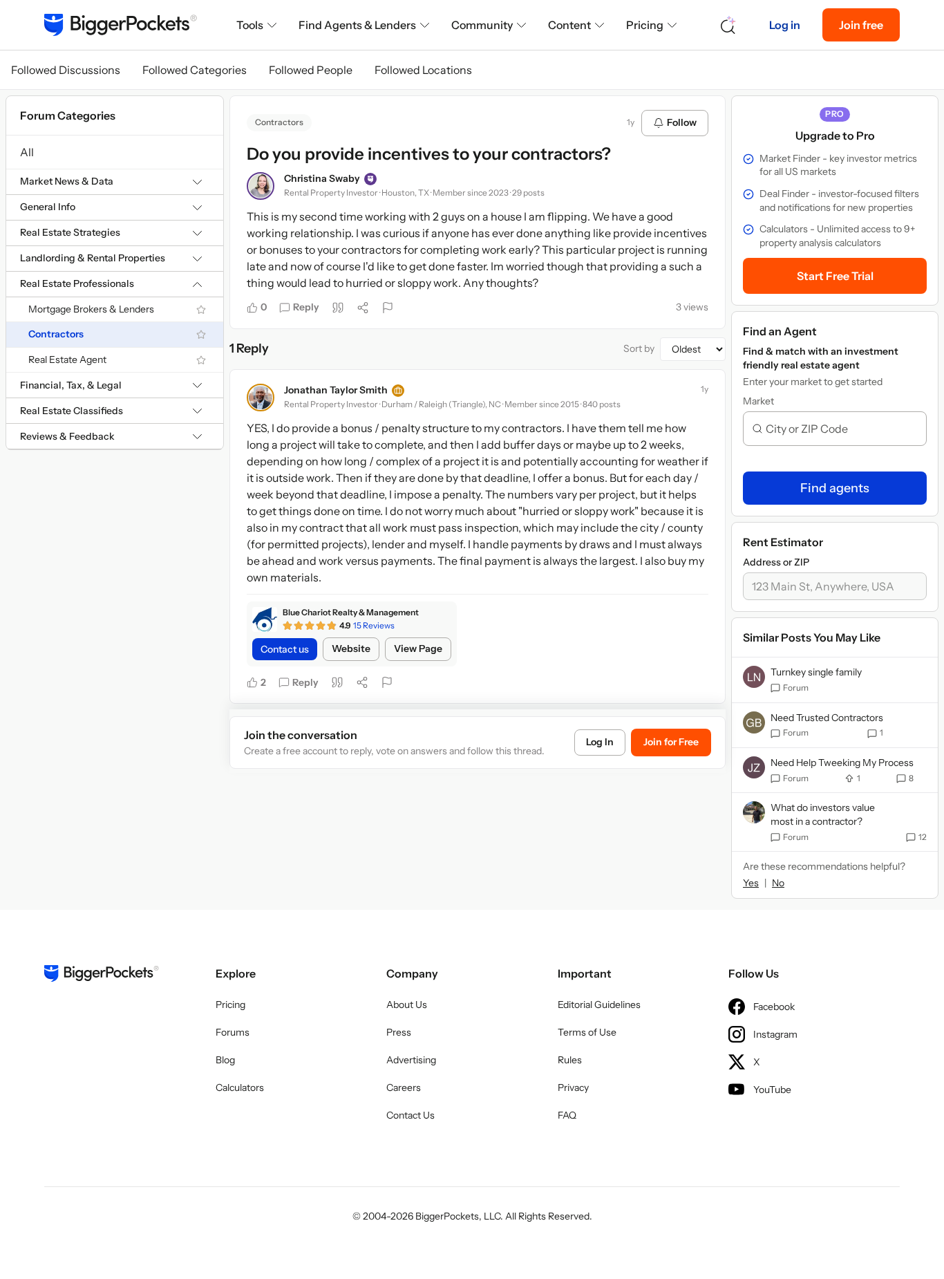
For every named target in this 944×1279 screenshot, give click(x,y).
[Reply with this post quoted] (338, 307)
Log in (784, 25)
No (778, 883)
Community (482, 25)
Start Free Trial (835, 276)
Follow (682, 122)
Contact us (285, 649)
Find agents (834, 488)
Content (569, 25)
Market (758, 401)
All (27, 152)
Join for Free (671, 742)
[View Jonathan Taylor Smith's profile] (260, 397)
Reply (306, 307)
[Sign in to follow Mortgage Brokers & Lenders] (201, 309)
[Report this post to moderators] (387, 307)
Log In (600, 742)
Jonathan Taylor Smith (336, 390)
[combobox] (840, 429)
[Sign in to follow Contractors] (201, 334)
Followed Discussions (65, 70)
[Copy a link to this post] (363, 307)
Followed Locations (423, 70)
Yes (751, 883)
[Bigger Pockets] (120, 25)
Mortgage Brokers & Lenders (91, 309)
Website (351, 648)
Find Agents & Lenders (357, 25)
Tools (249, 25)
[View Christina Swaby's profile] (260, 186)
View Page (418, 648)
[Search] (728, 25)
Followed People (310, 70)
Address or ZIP (776, 562)
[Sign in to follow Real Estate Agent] (201, 360)
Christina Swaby (322, 178)
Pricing (644, 25)
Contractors (56, 334)
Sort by (638, 348)
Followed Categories (194, 70)
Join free (861, 25)
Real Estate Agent (67, 359)
